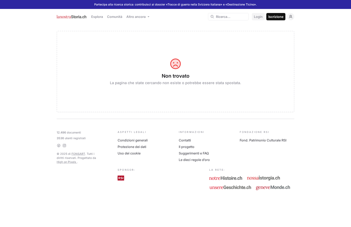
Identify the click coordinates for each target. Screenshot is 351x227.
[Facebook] (59, 145)
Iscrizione (275, 17)
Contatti (185, 140)
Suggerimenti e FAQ (194, 153)
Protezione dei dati (132, 147)
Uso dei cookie (129, 153)
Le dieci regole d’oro (194, 160)
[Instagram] (64, 145)
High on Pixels (67, 162)
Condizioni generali (133, 140)
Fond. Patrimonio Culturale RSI (263, 140)
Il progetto (186, 147)
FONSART (78, 153)
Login (258, 17)
